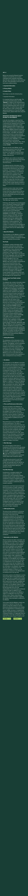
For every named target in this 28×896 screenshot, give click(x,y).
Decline (16, 618)
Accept (5, 618)
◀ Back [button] (4, 72)
